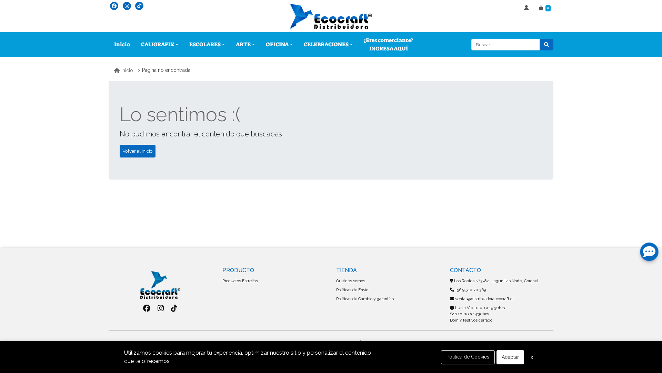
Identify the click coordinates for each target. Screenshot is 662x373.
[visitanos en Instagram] (127, 6)
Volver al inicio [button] (137, 151)
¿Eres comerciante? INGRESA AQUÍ (388, 44)
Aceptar (510, 357)
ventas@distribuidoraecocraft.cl (483, 298)
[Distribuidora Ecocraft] (331, 17)
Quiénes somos (350, 280)
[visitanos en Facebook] (114, 6)
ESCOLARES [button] (205, 44)
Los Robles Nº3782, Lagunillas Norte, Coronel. (496, 280)
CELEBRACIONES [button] (326, 44)
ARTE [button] (243, 44)
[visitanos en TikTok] (139, 6)
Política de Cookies (468, 357)
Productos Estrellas (240, 280)
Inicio (122, 44)
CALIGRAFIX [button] (157, 44)
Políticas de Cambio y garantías (365, 298)
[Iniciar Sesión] (527, 8)
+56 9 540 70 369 (470, 289)
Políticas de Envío (352, 289)
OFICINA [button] (277, 44)
